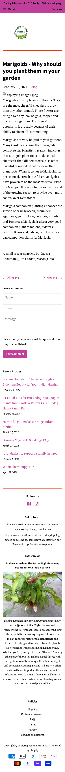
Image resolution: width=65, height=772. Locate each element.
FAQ (32, 719)
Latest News (32, 556)
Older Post (13, 277)
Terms (32, 724)
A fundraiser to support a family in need (30, 453)
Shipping (33, 709)
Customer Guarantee (32, 714)
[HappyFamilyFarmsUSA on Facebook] (29, 504)
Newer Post (50, 277)
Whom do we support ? (18, 467)
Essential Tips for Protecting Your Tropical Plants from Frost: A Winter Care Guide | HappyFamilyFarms (31, 403)
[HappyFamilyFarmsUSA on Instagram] (36, 504)
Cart (59, 9)
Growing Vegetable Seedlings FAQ (26, 440)
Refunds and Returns (32, 734)
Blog (34, 87)
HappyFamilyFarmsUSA (37, 745)
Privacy (33, 729)
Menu (11, 9)
